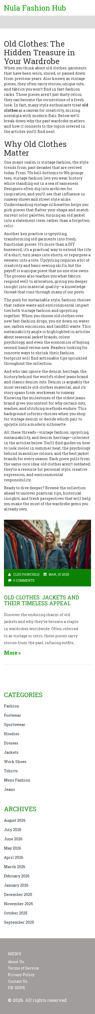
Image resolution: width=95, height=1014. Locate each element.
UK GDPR (16, 987)
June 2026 (13, 838)
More (10, 652)
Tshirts (11, 770)
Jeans (9, 789)
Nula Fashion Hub (35, 8)
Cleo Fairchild (26, 574)
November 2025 (18, 903)
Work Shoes (15, 761)
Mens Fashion (17, 780)
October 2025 (15, 913)
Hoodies (11, 733)
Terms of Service (23, 968)
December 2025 (18, 894)
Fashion (11, 705)
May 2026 (12, 848)
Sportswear (14, 724)
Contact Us (17, 981)
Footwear (12, 715)
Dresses (11, 743)
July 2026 (12, 829)
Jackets (11, 752)
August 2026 (15, 820)
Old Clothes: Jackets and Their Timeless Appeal (41, 600)
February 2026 (17, 875)
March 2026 (14, 866)
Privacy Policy (21, 974)
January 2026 (16, 885)
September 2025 (19, 922)
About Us (16, 961)
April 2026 (13, 857)
